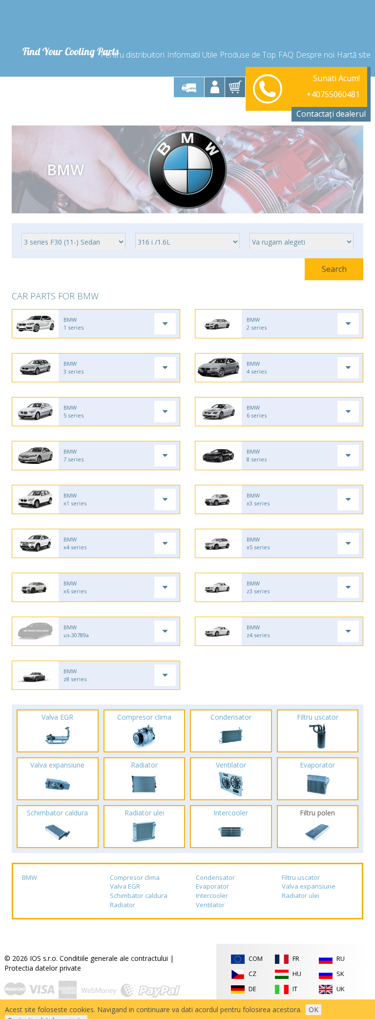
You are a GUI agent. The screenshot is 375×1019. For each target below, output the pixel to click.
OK (313, 1009)
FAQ (285, 55)
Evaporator (212, 886)
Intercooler (212, 895)
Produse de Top (248, 55)
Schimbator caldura (138, 895)
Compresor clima (135, 877)
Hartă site (354, 55)
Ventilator (210, 904)
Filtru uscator (301, 877)
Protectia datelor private (42, 968)
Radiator (122, 904)
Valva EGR (125, 886)
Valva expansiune (308, 886)
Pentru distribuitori (133, 55)
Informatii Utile (192, 55)
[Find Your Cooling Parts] (70, 22)
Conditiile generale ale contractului (114, 958)
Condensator (215, 877)
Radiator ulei (300, 895)
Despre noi (315, 55)
